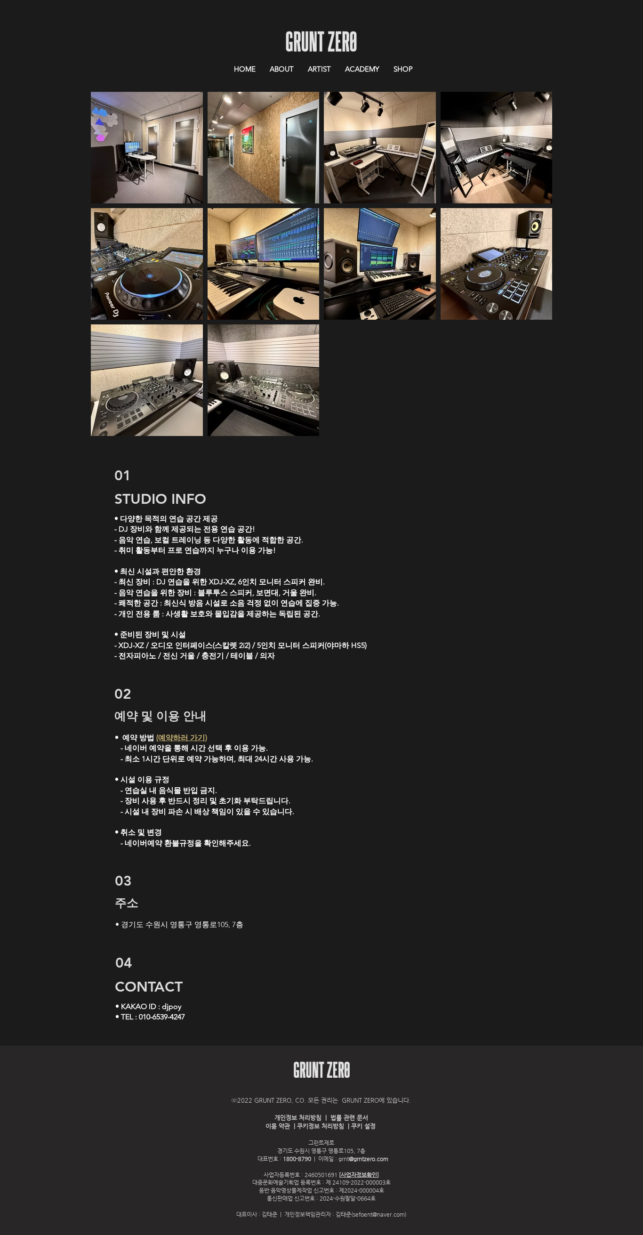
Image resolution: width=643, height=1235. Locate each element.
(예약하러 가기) (181, 737)
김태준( (344, 1214)
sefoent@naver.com (379, 1214)
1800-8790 (297, 1158)
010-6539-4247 (162, 1016)
